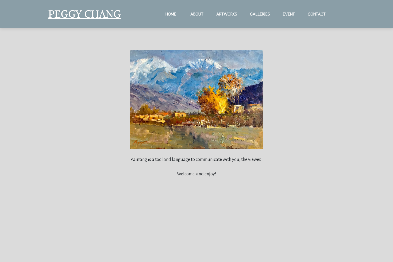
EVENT (289, 14)
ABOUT (196, 14)
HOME (171, 14)
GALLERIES (260, 14)
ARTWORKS (226, 14)
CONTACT (317, 14)
